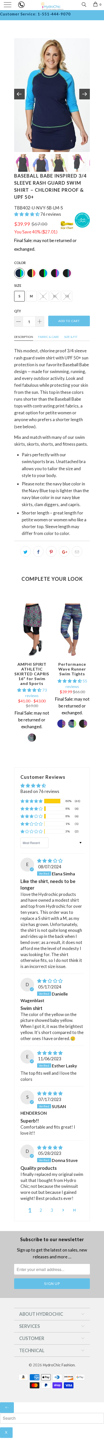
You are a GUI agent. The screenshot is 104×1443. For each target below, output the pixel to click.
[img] (50, 860)
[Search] (83, 4)
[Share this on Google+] (64, 551)
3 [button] (52, 1210)
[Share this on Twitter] (25, 551)
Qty (17, 311)
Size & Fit (70, 337)
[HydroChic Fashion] (52, 5)
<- (7, 1407)
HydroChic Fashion (59, 1365)
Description (23, 337)
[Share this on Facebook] (38, 551)
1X (67, 296)
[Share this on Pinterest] (51, 551)
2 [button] (41, 1210)
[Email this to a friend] (77, 551)
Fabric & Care (48, 337)
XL (55, 296)
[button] (27, 214)
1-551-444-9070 (54, 14)
